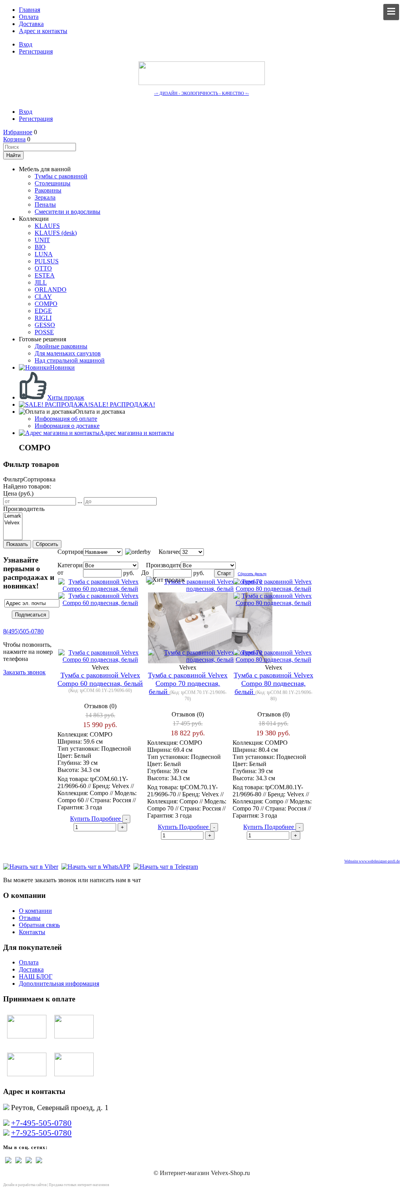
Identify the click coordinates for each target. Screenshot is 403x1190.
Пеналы (45, 204)
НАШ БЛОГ (35, 976)
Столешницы (52, 183)
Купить (80, 818)
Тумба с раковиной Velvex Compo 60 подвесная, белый (100, 679)
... (80, 501)
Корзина (14, 139)
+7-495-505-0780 (41, 1123)
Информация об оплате (66, 418)
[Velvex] (13, 523)
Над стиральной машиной (70, 360)
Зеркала (45, 197)
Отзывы (30, 917)
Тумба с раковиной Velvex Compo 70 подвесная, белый (187, 683)
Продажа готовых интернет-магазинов (79, 1185)
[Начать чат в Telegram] (165, 866)
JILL (41, 282)
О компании (35, 910)
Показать (17, 544)
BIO (40, 247)
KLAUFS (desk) (56, 232)
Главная (29, 9)
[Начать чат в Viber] (30, 866)
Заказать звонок (24, 672)
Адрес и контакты (43, 31)
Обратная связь (39, 925)
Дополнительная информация (59, 983)
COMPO (46, 303)
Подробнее (106, 818)
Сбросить (47, 544)
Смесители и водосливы (67, 211)
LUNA (44, 254)
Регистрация (36, 51)
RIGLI (43, 318)
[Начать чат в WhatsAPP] (96, 866)
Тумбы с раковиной (61, 176)
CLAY (43, 296)
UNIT (42, 240)
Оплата (29, 16)
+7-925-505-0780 (41, 1133)
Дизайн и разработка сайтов (24, 1185)
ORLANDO (51, 289)
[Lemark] (13, 516)
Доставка (31, 23)
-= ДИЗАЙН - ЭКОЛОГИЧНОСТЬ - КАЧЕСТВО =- (201, 93)
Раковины (48, 190)
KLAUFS (47, 225)
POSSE (44, 332)
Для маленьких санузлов (68, 353)
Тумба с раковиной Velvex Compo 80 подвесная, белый (273, 683)
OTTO (43, 268)
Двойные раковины (61, 346)
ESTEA (45, 275)
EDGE (43, 310)
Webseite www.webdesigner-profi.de (372, 861)
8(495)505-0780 (23, 631)
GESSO (45, 325)
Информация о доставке (67, 425)
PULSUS (47, 261)
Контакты (32, 932)
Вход (25, 44)
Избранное (17, 132)
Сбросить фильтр (252, 574)
